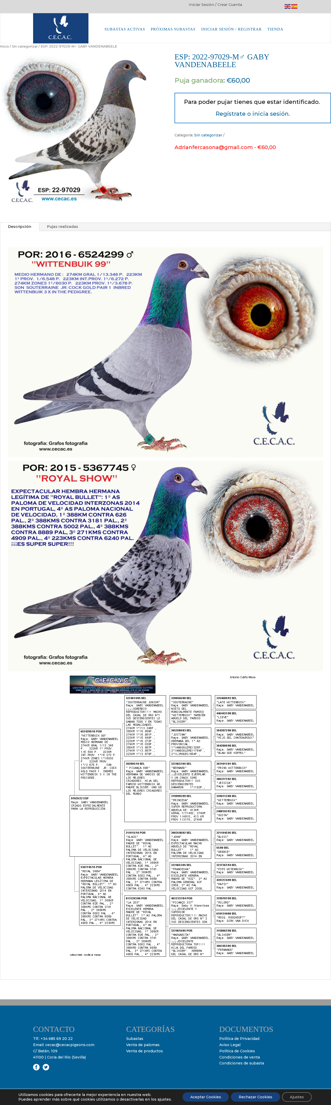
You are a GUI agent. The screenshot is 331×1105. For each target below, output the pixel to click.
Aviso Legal (229, 1044)
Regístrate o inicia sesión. (253, 113)
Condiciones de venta (239, 1057)
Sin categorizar (25, 46)
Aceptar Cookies (205, 1097)
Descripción (19, 226)
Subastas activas (124, 29)
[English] (287, 6)
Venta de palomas (143, 1044)
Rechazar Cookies (255, 1097)
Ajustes (297, 1097)
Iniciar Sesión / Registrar (231, 29)
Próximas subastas (173, 29)
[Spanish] (294, 6)
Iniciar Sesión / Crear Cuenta (215, 5)
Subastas (134, 1038)
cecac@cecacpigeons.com (69, 1044)
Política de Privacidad (239, 1038)
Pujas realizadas (62, 226)
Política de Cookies (237, 1051)
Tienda (275, 29)
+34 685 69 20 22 (57, 1038)
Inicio (4, 46)
